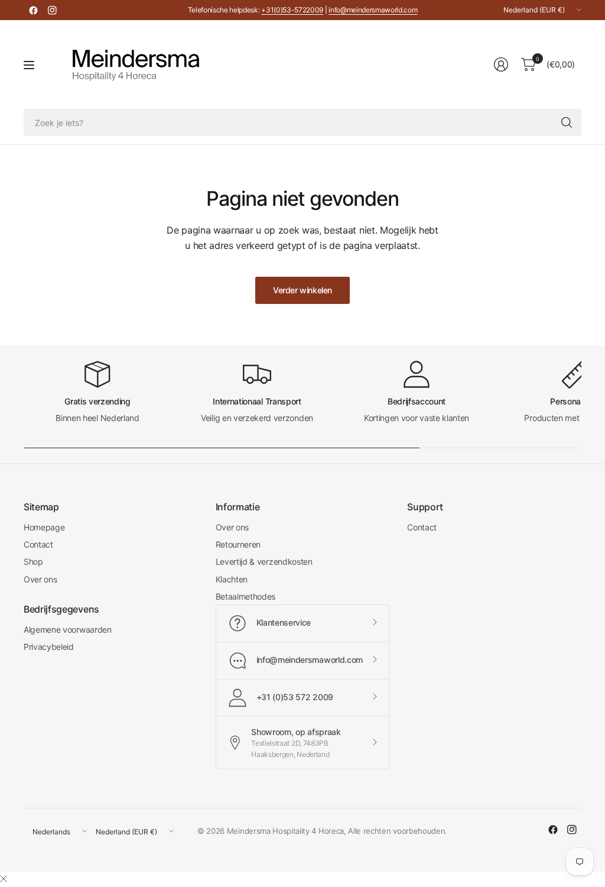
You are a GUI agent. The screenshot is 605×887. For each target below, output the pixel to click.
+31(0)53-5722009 (292, 9)
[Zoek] (566, 122)
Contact (38, 544)
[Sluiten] (3, 878)
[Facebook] (33, 10)
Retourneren (238, 544)
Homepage (44, 527)
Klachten (232, 579)
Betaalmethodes (246, 596)
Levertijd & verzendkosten (264, 561)
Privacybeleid (49, 647)
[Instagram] (52, 10)
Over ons (40, 579)
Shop (33, 561)
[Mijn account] (501, 64)
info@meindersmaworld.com (372, 9)
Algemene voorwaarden (68, 629)
